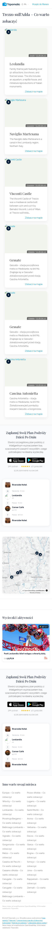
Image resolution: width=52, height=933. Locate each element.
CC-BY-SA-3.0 (41, 126)
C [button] (37, 553)
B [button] (11, 577)
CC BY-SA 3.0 (41, 55)
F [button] (17, 573)
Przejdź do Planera (40, 4)
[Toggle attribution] (46, 590)
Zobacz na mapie (33, 91)
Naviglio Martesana (24, 134)
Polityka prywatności (19, 923)
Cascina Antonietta (24, 393)
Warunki (12, 920)
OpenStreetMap (30, 590)
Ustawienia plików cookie (37, 923)
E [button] (20, 572)
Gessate (15, 260)
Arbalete (31, 252)
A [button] (40, 554)
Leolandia (17, 64)
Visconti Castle (21, 194)
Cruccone (30, 126)
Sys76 (32, 55)
